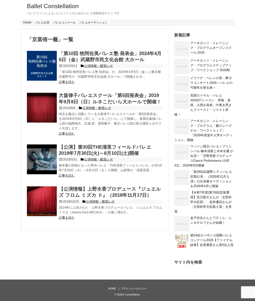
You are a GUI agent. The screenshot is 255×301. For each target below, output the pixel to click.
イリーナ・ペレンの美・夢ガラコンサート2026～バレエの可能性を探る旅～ (211, 82)
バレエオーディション (93, 22)
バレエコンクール (64, 22)
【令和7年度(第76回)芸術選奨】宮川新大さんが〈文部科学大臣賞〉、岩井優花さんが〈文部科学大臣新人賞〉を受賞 (203, 202)
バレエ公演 (42, 22)
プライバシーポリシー (134, 288)
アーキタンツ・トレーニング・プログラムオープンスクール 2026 (211, 47)
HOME (27, 22)
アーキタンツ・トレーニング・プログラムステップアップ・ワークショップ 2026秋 (211, 65)
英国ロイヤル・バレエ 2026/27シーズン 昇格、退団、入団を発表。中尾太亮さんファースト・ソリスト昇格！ (203, 105)
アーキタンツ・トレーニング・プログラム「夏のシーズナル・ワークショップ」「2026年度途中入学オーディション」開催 (203, 130)
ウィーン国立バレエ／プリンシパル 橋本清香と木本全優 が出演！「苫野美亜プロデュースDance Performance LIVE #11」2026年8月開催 (203, 156)
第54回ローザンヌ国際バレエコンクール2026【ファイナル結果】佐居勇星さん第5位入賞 (211, 240)
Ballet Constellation (53, 6)
